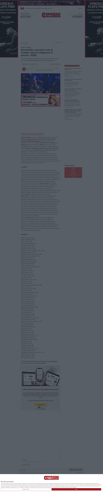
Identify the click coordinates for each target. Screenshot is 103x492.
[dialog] (51, 483)
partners (7, 483)
